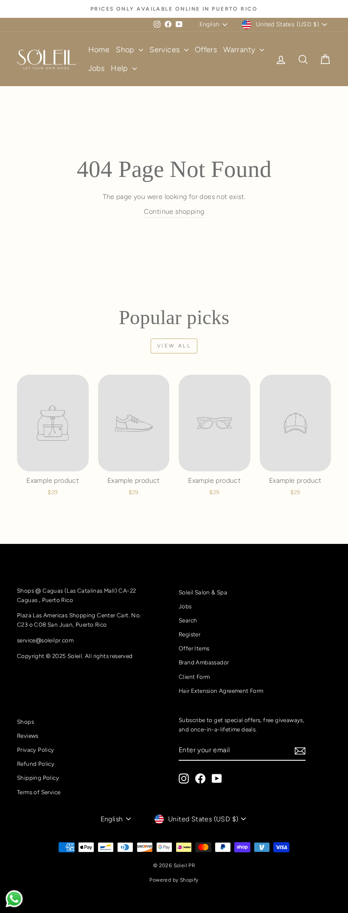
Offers (206, 49)
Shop (126, 49)
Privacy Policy (35, 749)
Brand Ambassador (204, 662)
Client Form (194, 676)
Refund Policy (35, 763)
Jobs (96, 68)
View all (174, 346)
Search (188, 620)
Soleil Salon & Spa (203, 592)
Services (165, 49)
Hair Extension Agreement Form (221, 690)
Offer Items (194, 648)
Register (189, 634)
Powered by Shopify (173, 880)
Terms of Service (38, 792)
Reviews (28, 735)
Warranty (240, 49)
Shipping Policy (38, 777)
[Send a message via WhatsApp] (14, 899)
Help (120, 68)
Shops (25, 721)
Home (99, 49)
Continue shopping (174, 211)
